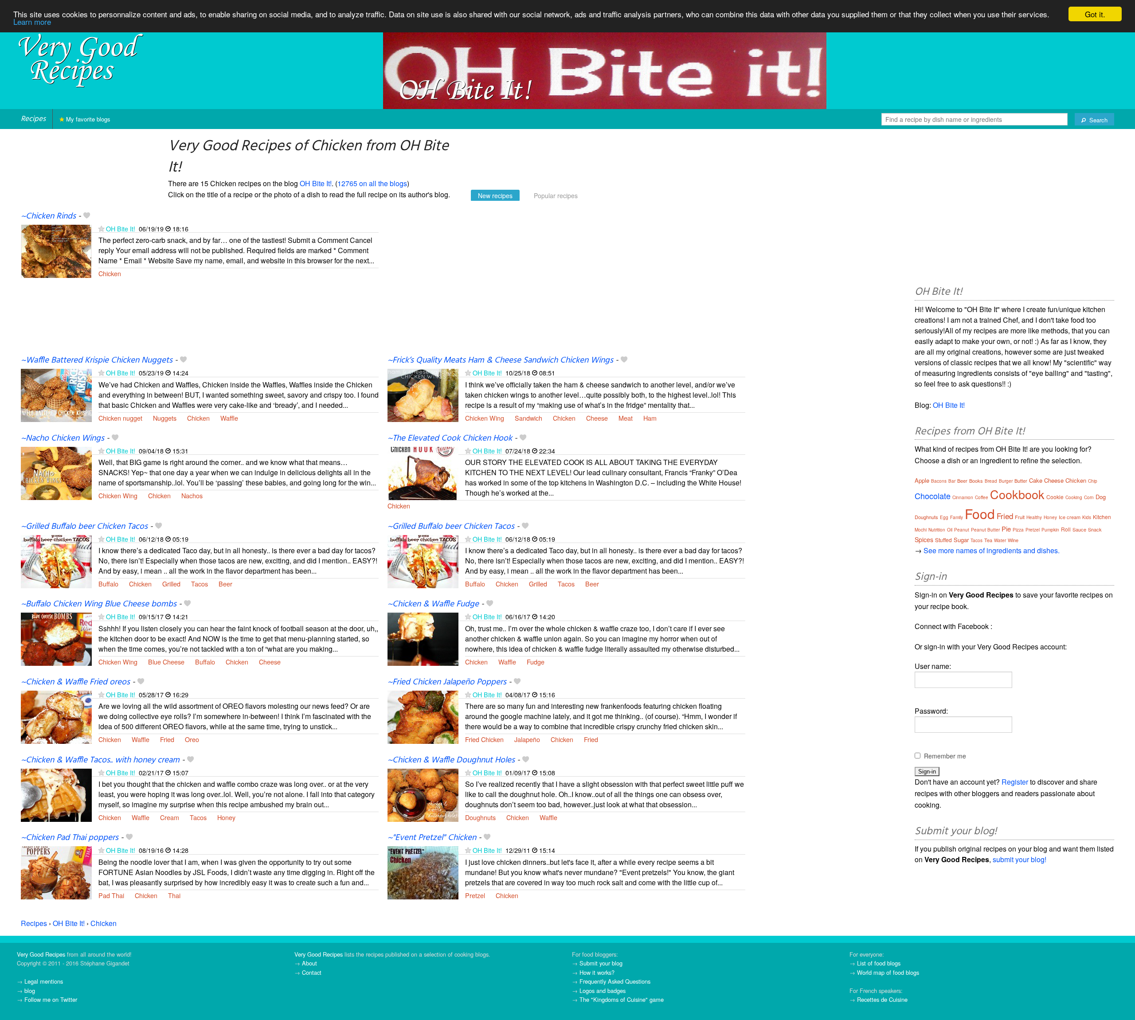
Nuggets (164, 417)
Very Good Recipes (41, 954)
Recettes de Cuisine (882, 999)
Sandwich (528, 417)
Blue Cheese (166, 661)
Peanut (961, 530)
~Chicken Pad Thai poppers (69, 837)
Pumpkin (1050, 530)
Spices (924, 539)
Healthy (1034, 517)
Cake (1035, 480)
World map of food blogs (888, 972)
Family (956, 517)
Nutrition (936, 530)
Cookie (1055, 496)
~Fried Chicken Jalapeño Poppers (446, 682)
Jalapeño (527, 739)
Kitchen (1102, 516)
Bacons (939, 481)
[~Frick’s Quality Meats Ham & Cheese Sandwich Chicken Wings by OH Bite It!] (422, 395)
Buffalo (108, 583)
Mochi (921, 530)
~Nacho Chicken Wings (62, 438)
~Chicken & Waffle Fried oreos (75, 682)
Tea (988, 539)
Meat (625, 417)
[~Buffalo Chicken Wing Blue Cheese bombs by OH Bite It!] (56, 638)
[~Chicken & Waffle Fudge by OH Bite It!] (422, 638)
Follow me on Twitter (50, 999)
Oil (949, 530)
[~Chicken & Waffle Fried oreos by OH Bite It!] (56, 716)
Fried (167, 739)
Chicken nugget (120, 417)
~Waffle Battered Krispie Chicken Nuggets (96, 360)
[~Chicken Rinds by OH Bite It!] (56, 250)
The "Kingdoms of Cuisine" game (621, 999)
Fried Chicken (484, 739)
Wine (1013, 539)
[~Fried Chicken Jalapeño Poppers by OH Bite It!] (422, 716)
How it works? (596, 972)
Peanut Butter (985, 530)
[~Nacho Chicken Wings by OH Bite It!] (56, 472)
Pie (1006, 528)
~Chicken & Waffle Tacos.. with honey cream (100, 760)
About (309, 963)
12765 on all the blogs (372, 183)
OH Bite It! (316, 183)
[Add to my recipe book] (86, 216)
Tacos (199, 583)
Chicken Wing (484, 417)
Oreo (192, 739)
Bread (991, 481)
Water (1000, 540)
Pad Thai (111, 895)
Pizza (1018, 530)
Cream (169, 817)
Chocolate (933, 495)
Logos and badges (602, 990)
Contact (311, 972)
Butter (1020, 480)
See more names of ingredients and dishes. (992, 550)
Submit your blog (600, 963)
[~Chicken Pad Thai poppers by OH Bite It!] (56, 872)
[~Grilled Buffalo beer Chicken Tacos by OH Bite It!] (56, 560)
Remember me (945, 755)
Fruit (1020, 516)
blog (29, 990)
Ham (650, 417)
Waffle (229, 417)
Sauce (1079, 529)
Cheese (597, 417)
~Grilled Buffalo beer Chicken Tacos (84, 526)
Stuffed (943, 539)
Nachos (192, 495)
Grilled (171, 583)
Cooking (1073, 497)
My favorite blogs (87, 119)
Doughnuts (480, 817)
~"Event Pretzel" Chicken (431, 837)
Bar (951, 481)
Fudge (535, 661)
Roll (1066, 529)
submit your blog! (1019, 859)
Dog (1101, 496)
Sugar (961, 539)
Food (980, 513)
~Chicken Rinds (48, 216)
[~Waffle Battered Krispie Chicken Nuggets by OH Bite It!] (56, 395)
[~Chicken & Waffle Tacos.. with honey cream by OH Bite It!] (56, 794)
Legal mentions (43, 981)
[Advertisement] (566, 283)
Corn (1089, 497)
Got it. (1095, 14)
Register (1015, 782)
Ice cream (1069, 516)
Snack (1095, 529)
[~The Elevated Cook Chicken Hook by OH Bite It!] (422, 472)
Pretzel (475, 895)
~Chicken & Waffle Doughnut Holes (451, 760)
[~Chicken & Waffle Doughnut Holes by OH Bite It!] (422, 794)
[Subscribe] (101, 228)
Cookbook (1017, 494)
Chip (1092, 481)
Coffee (981, 497)
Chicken (109, 273)
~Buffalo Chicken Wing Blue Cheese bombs (98, 604)
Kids (1086, 517)
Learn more (32, 21)
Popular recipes (556, 195)
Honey (226, 817)
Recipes (33, 119)
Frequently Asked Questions (614, 981)
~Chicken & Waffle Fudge (433, 604)
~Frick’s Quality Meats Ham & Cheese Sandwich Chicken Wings (500, 360)
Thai (174, 895)
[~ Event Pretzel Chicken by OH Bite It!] (422, 872)
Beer (225, 583)
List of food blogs (878, 963)
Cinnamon (962, 497)
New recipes (495, 195)
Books (976, 480)
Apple (922, 480)
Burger (1006, 481)
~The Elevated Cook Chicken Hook (449, 438)
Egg (944, 517)
